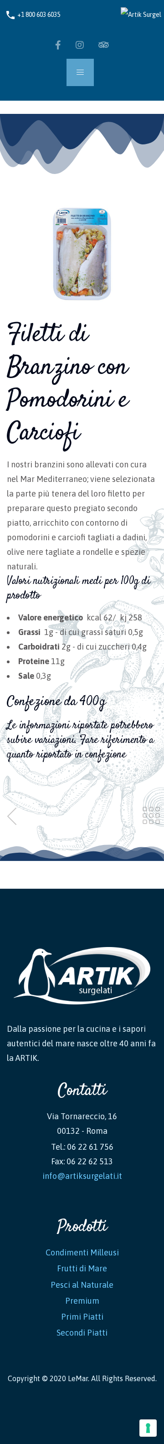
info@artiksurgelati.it (82, 1176)
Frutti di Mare (82, 1268)
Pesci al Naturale (82, 1285)
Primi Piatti (82, 1316)
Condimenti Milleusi (82, 1252)
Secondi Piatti (82, 1332)
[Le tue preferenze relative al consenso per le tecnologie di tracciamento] (148, 1428)
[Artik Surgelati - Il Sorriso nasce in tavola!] (137, 14)
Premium (82, 1301)
